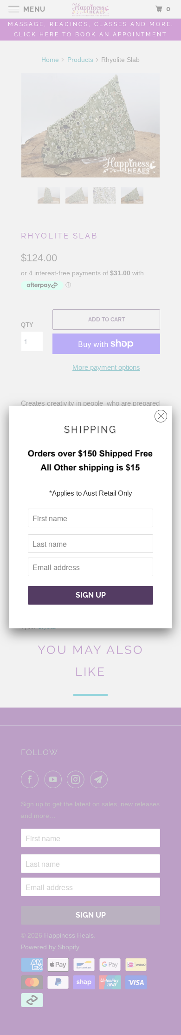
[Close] (161, 413)
